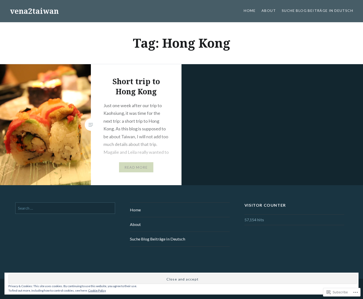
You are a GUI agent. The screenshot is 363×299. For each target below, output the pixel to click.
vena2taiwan (34, 11)
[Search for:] (65, 208)
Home (250, 10)
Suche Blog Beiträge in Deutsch (317, 10)
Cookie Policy (97, 290)
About (269, 10)
